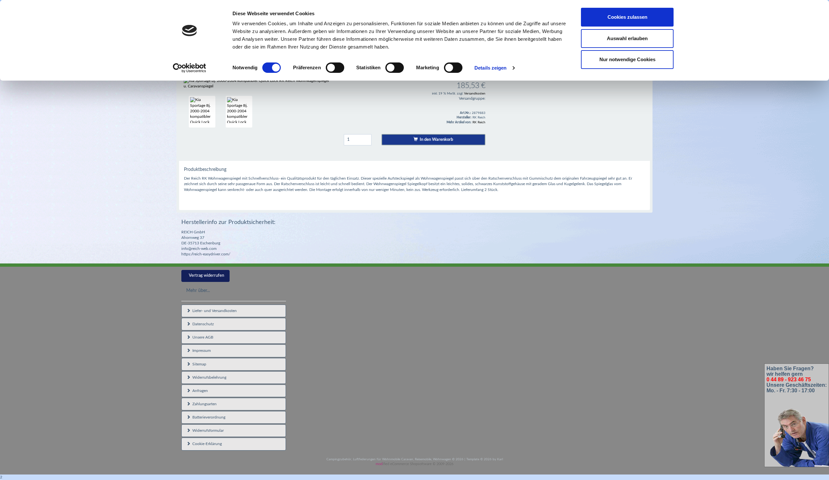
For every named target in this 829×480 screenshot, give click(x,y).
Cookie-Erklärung (206, 444)
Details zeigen (490, 68)
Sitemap (198, 364)
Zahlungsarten (203, 404)
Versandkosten (474, 93)
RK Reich (478, 122)
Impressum (200, 350)
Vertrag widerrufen (206, 275)
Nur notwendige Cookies (627, 59)
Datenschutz (202, 324)
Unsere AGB (201, 337)
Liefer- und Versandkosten (213, 311)
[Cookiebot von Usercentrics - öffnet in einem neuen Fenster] (189, 68)
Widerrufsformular (207, 430)
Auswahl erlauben (627, 38)
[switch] (335, 67)
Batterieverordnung (207, 417)
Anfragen (199, 391)
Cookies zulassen (627, 17)
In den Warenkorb (435, 140)
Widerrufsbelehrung (208, 377)
